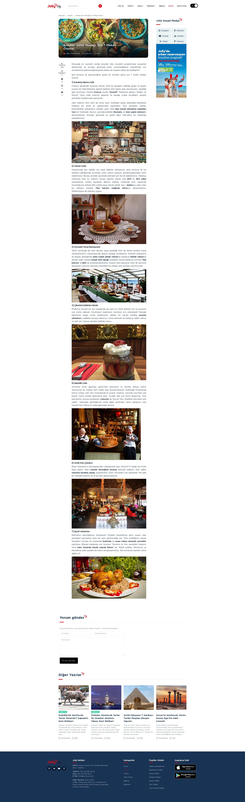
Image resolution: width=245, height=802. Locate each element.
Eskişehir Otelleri (155, 777)
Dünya (140, 6)
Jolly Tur (121, 6)
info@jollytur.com (86, 776)
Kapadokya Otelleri (156, 770)
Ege (159, 712)
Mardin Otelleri (154, 781)
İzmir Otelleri (153, 784)
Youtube (165, 36)
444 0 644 (89, 780)
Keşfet (171, 6)
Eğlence (162, 6)
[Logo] (54, 5)
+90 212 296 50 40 (87, 771)
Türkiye (130, 6)
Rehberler (150, 6)
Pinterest (180, 41)
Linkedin (180, 36)
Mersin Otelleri (154, 773)
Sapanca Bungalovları (157, 766)
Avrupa (127, 712)
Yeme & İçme (182, 6)
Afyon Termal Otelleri (156, 788)
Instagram (165, 30)
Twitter (165, 41)
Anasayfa (62, 15)
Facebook (180, 30)
